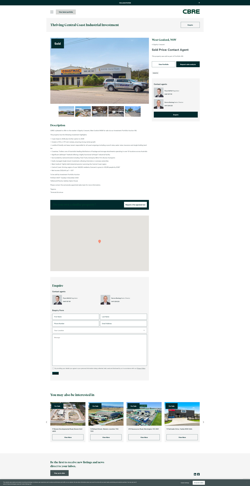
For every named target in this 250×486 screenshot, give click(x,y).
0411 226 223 (115, 301)
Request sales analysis (188, 64)
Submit (55, 373)
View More (68, 437)
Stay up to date (59, 473)
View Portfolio (164, 64)
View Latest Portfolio (125, 3)
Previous (52, 70)
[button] (99, 241)
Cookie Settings (185, 482)
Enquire (190, 25)
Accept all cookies (199, 482)
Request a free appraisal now (135, 205)
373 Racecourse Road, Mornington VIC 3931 (143, 429)
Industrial (155, 73)
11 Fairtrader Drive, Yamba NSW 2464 (179, 429)
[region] (125, 482)
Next (147, 70)
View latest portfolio (66, 12)
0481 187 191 (67, 301)
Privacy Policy (141, 368)
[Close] (247, 482)
